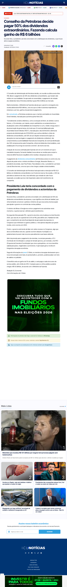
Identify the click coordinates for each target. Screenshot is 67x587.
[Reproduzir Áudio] (9, 87)
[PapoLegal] (53, 46)
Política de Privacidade (33, 569)
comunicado (13, 114)
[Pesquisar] (64, 2)
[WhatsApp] (56, 46)
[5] (50, 497)
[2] (17, 471)
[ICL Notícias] (33, 2)
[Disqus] (33, 371)
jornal (25, 252)
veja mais (62, 406)
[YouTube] (32, 553)
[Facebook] (59, 46)
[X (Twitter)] (62, 46)
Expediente (33, 562)
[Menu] (3, 2)
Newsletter (33, 560)
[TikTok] (38, 553)
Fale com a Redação (33, 567)
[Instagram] (26, 553)
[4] (17, 497)
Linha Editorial (33, 564)
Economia (6, 18)
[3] (50, 471)
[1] (33, 430)
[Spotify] (41, 553)
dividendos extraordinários (26, 159)
